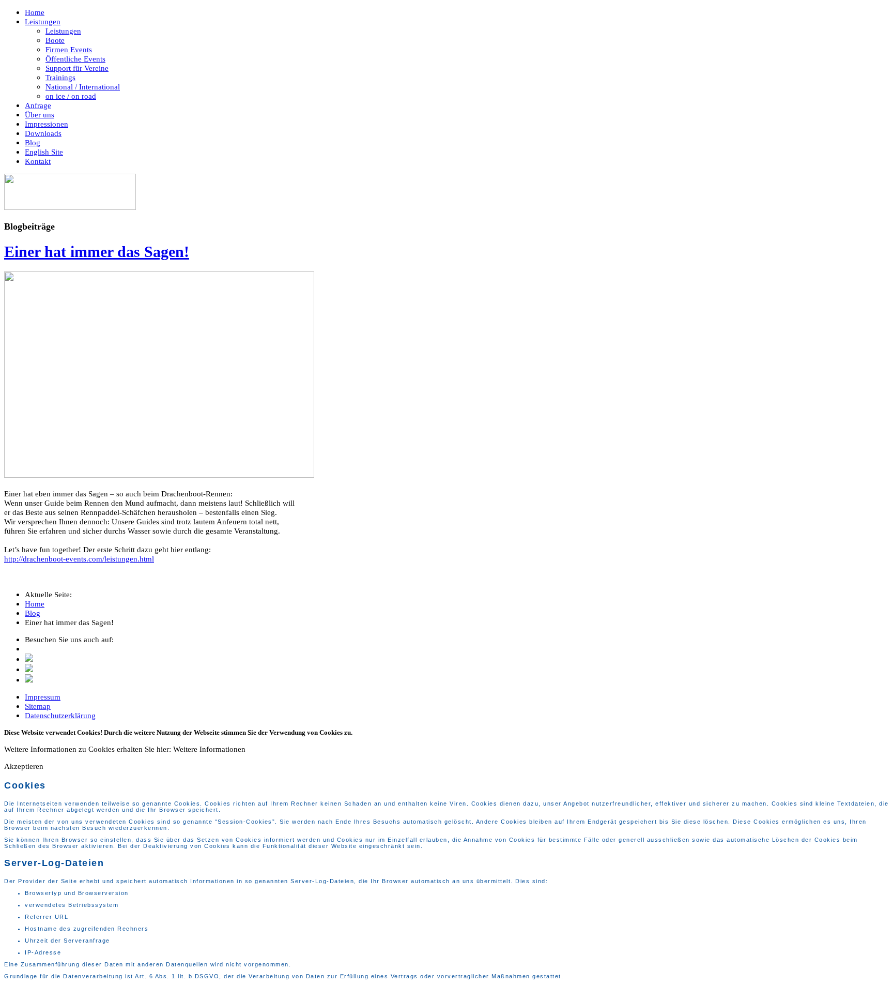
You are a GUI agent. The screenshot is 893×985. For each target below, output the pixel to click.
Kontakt (38, 161)
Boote (55, 40)
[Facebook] (29, 669)
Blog (32, 142)
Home (34, 12)
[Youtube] (29, 679)
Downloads (43, 133)
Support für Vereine (77, 68)
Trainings (60, 77)
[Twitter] (29, 659)
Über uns (39, 114)
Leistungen (42, 21)
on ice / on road (70, 96)
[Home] (70, 207)
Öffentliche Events (75, 58)
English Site (44, 151)
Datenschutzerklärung (60, 715)
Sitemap (38, 706)
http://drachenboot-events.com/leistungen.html (79, 558)
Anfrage (38, 105)
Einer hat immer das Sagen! (96, 252)
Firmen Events (68, 49)
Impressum (42, 696)
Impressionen (46, 123)
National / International (82, 86)
